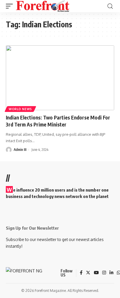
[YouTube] (96, 273)
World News (20, 109)
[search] (110, 6)
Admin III (20, 149)
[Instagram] (104, 273)
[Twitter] (88, 273)
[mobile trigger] (11, 6)
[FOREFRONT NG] (43, 6)
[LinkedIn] (111, 273)
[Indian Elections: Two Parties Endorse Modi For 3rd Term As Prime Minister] (60, 77)
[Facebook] (81, 273)
